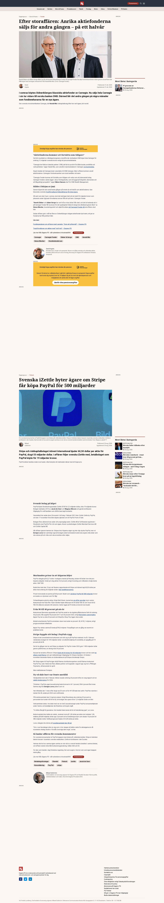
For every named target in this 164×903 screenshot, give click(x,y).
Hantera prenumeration (111, 868)
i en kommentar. (88, 167)
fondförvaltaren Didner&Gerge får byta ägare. (62, 192)
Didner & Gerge (66, 237)
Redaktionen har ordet (111, 888)
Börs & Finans (59, 9)
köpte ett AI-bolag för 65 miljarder (69, 653)
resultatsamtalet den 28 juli (62, 723)
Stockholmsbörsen (55, 241)
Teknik (81, 9)
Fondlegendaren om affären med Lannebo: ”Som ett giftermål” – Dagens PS (59, 224)
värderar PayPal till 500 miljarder (81, 594)
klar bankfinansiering (66, 590)
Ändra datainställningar (111, 895)
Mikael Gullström (51, 773)
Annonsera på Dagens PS (112, 886)
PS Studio (124, 9)
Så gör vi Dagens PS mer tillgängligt (116, 893)
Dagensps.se (23, 16)
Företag (88, 9)
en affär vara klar (79, 600)
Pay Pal (50, 765)
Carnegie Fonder (51, 237)
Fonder (42, 16)
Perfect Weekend (113, 9)
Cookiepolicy (108, 879)
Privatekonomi (71, 9)
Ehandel (55, 761)
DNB (77, 237)
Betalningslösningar (41, 761)
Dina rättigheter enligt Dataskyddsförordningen (119, 881)
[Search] (141, 3)
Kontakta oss (108, 872)
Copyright (107, 875)
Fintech (32, 375)
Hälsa (102, 9)
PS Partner (107, 891)
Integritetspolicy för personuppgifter (116, 877)
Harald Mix (86, 237)
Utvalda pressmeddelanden (113, 870)
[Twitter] (25, 879)
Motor (96, 9)
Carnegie (37, 237)
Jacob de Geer (84, 761)
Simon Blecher (39, 241)
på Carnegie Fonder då (77, 207)
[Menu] (144, 3)
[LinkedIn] (30, 879)
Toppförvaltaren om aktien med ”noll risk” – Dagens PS (52, 228)
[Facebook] (20, 879)
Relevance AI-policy (110, 884)
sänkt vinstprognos (40, 680)
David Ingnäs (50, 249)
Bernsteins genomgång (87, 615)
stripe (59, 765)
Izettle (73, 761)
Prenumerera (133, 3)
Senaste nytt (40, 9)
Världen (49, 9)
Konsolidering (39, 765)
